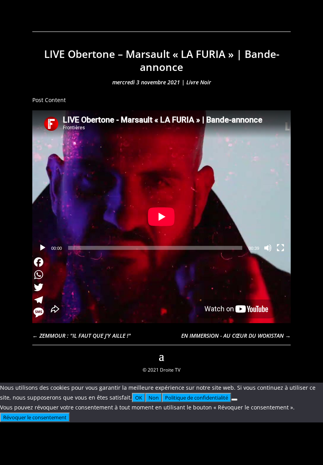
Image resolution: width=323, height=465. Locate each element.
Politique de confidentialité (196, 397)
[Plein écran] (280, 248)
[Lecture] (42, 248)
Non (154, 397)
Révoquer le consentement (35, 417)
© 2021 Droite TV (161, 369)
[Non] (234, 399)
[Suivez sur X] (284, 355)
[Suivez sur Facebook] (38, 355)
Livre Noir (198, 82)
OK (138, 397)
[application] (161, 183)
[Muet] (268, 248)
